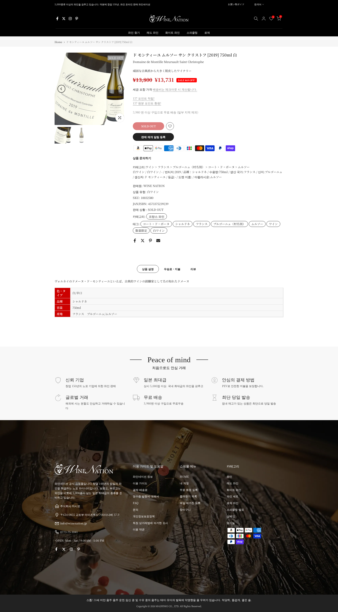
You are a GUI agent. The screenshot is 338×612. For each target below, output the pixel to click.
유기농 (231, 523)
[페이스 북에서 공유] (135, 241)
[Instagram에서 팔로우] (70, 18)
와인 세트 (232, 496)
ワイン (273, 224)
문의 (135, 509)
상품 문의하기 (142, 158)
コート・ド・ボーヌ (156, 224)
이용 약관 (139, 529)
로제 (207, 32)
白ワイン (153, 192)
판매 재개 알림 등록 (153, 137)
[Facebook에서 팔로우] (57, 18)
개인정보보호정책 (144, 516)
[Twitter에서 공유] (143, 241)
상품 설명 (148, 269)
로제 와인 (232, 503)
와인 (229, 476)
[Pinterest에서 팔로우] (76, 18)
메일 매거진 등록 (190, 503)
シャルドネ (182, 224)
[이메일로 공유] (158, 241)
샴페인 (231, 516)
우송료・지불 (172, 269)
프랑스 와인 (156, 216)
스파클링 (192, 32)
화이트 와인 (172, 32)
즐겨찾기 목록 (188, 496)
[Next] (120, 89)
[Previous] (61, 89)
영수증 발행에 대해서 (146, 496)
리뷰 (193, 269)
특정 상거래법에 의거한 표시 (150, 523)
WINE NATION (154, 186)
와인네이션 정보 (143, 476)
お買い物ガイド (236, 4)
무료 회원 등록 (189, 490)
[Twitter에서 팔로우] (64, 18)
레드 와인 (152, 32)
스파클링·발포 (235, 509)
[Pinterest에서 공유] (150, 241)
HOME (184, 476)
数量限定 (141, 230)
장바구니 (185, 509)
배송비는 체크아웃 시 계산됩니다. (175, 89)
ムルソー (257, 224)
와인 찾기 (134, 32)
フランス (202, 224)
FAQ (135, 503)
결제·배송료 (140, 490)
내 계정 (184, 483)
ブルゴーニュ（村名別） (229, 224)
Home (58, 42)
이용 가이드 (140, 483)
